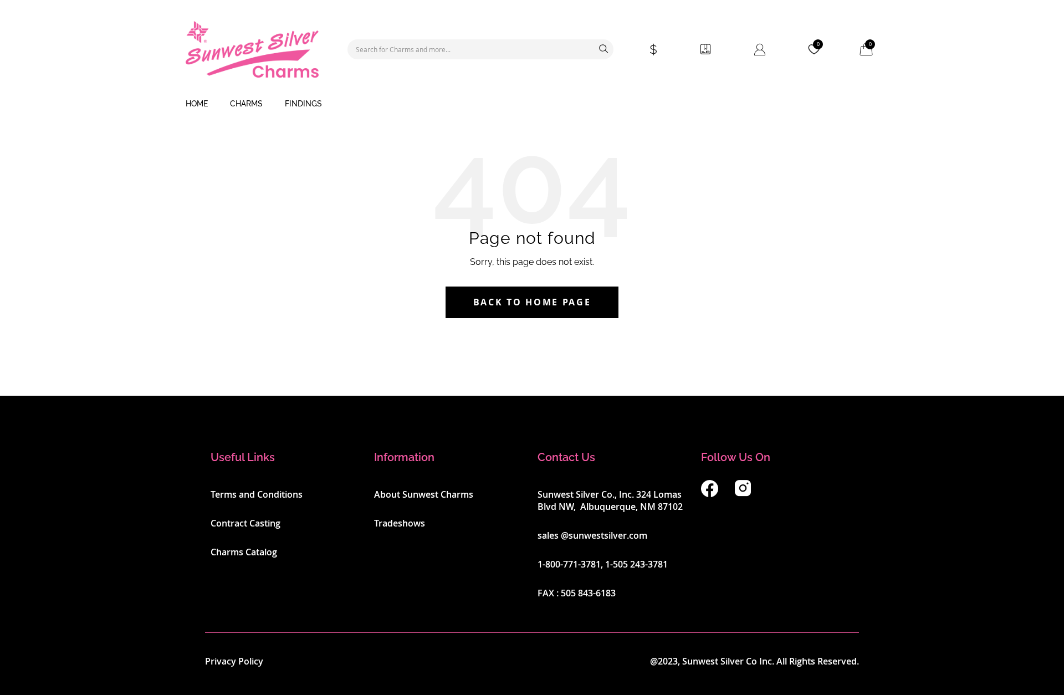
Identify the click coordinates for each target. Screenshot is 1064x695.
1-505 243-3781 (636, 564)
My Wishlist (818, 44)
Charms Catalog (244, 552)
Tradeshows (399, 523)
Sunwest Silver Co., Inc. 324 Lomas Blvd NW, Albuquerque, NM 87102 (610, 500)
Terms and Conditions (257, 494)
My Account (760, 49)
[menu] (532, 104)
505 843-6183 (588, 593)
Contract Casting (245, 523)
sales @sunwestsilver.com (592, 535)
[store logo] (252, 49)
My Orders (705, 49)
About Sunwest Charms (423, 494)
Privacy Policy (234, 661)
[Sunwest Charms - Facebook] (709, 494)
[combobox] (480, 49)
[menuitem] (197, 104)
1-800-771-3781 (569, 564)
